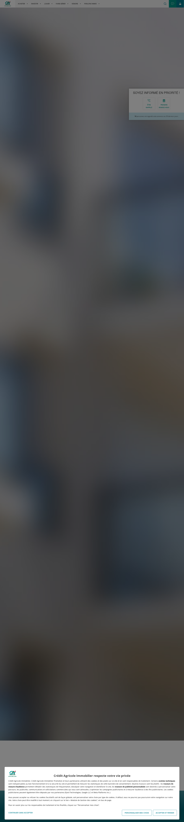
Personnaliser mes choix (137, 813)
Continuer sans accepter (20, 812)
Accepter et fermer (165, 813)
